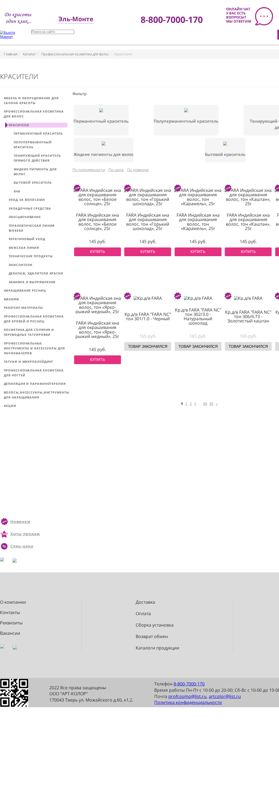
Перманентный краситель (38, 133)
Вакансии (10, 633)
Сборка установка (155, 625)
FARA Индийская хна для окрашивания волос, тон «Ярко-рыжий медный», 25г (97, 329)
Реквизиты (11, 623)
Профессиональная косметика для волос (34, 113)
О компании (13, 602)
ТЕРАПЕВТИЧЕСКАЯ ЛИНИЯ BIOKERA (32, 227)
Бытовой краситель (33, 182)
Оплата (143, 613)
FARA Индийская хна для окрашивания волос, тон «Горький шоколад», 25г (147, 222)
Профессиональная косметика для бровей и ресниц (34, 318)
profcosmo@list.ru (187, 696)
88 (205, 403)
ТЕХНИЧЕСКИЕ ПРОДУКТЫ (31, 256)
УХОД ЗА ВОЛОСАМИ (27, 200)
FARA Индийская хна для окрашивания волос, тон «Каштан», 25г (248, 222)
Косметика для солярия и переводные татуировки (29, 332)
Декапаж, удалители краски (36, 273)
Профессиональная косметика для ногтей (34, 372)
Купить (97, 252)
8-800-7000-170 (189, 684)
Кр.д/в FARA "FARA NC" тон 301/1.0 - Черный (148, 316)
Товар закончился (147, 346)
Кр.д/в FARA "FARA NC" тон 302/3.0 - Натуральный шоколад (198, 316)
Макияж (11, 299)
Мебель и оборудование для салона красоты (31, 100)
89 (211, 403)
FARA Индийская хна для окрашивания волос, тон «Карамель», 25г (198, 222)
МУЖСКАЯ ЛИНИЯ (24, 248)
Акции (10, 406)
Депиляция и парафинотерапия (35, 384)
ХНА (17, 191)
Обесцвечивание (25, 217)
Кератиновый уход (27, 239)
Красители (19, 125)
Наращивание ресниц (25, 290)
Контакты (10, 612)
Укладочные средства (30, 208)
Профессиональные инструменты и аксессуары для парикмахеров (34, 348)
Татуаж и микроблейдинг (29, 361)
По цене (116, 169)
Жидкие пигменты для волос (35, 171)
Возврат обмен (152, 636)
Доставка (145, 602)
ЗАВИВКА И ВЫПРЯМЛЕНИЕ (32, 282)
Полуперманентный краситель (33, 144)
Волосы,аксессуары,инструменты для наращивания (36, 394)
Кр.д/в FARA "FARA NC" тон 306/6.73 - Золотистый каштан (248, 316)
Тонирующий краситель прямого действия (37, 157)
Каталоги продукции (157, 648)
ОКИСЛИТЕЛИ (20, 265)
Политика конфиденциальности (188, 702)
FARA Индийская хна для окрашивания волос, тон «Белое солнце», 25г (97, 222)
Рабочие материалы (23, 308)
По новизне (138, 169)
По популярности (88, 169)
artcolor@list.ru (225, 696)
